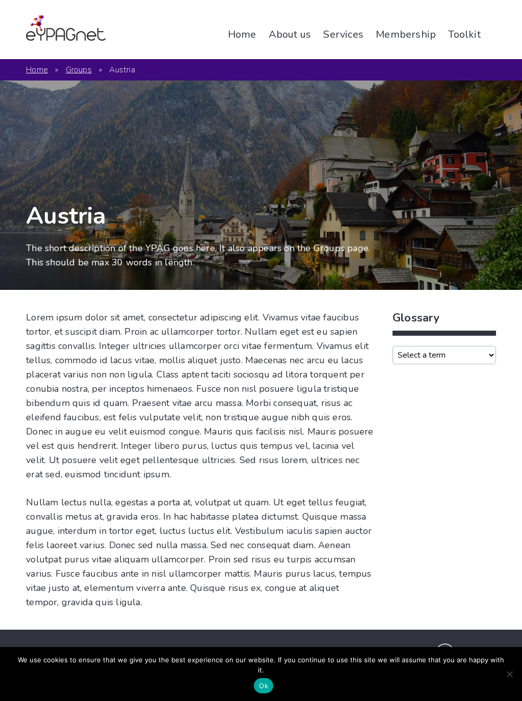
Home (242, 34)
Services (343, 34)
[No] (509, 674)
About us (290, 34)
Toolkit (464, 34)
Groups (79, 69)
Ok (263, 686)
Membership (406, 34)
